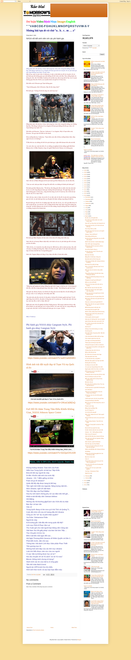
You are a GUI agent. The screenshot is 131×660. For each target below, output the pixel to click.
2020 (85, 182)
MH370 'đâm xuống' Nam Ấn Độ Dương (94, 311)
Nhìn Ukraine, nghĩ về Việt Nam (92, 441)
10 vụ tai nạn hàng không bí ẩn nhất (93, 367)
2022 (85, 178)
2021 (85, 180)
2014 (85, 195)
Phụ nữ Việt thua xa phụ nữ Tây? (93, 376)
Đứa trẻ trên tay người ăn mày (92, 428)
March (87, 216)
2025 (85, 172)
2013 (85, 480)
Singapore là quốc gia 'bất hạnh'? (93, 280)
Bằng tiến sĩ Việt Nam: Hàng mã (93, 257)
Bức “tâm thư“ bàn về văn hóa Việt (93, 287)
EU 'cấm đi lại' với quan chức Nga (93, 354)
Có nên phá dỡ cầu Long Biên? (92, 358)
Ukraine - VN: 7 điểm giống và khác (93, 432)
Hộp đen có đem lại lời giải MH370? (94, 302)
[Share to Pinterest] (53, 575)
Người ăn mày (88, 473)
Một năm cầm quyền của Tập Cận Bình (94, 360)
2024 (85, 174)
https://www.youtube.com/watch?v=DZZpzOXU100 (52, 453)
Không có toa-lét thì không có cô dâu (94, 329)
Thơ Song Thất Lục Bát (90, 228)
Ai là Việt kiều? (88, 389)
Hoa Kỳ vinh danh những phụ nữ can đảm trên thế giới (94, 446)
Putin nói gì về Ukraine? (91, 434)
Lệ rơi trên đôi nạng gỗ (90, 412)
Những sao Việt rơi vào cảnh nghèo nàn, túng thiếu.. (93, 290)
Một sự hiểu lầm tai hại (90, 352)
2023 (85, 176)
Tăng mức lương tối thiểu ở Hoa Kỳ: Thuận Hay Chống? (93, 392)
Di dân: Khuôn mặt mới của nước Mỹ (94, 430)
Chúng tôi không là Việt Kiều (92, 400)
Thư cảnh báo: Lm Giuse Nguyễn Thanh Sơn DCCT (97, 156)
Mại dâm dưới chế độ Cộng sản (92, 259)
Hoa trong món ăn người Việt (92, 309)
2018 (85, 187)
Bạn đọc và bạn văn (90, 457)
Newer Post (29, 627)
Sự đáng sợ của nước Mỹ (91, 365)
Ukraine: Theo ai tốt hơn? (91, 234)
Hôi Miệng (87, 451)
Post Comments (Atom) (38, 630)
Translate (94, 48)
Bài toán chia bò (89, 382)
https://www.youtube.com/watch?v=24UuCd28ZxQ (51, 402)
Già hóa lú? (88, 326)
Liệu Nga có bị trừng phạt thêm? (93, 340)
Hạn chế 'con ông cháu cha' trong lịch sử (95, 223)
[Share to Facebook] (52, 575)
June (86, 209)
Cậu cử (87, 459)
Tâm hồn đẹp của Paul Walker (92, 443)
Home (52, 627)
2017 (85, 189)
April (86, 214)
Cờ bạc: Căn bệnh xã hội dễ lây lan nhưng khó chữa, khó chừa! (98, 73)
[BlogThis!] (48, 575)
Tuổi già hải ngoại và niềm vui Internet (94, 344)
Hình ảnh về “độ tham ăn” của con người (95, 319)
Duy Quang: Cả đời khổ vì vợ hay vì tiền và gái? (97, 95)
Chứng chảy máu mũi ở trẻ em (92, 350)
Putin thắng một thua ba (91, 236)
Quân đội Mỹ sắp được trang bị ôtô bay (94, 436)
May (86, 211)
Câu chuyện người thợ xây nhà (92, 338)
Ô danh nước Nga (89, 406)
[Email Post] (44, 574)
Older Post (74, 627)
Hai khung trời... (89, 331)
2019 (85, 185)
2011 (85, 484)
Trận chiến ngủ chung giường (92, 244)
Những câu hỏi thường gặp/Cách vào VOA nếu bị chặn (94, 454)
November (88, 199)
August (87, 205)
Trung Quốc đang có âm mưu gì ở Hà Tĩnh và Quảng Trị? (94, 461)
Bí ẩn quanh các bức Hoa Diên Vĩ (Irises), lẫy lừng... (93, 372)
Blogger (79, 639)
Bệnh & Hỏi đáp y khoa (96, 591)
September (88, 203)
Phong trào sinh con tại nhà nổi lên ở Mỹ (95, 374)
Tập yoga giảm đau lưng (91, 356)
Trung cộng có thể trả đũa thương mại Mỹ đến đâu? (97, 106)
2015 (85, 193)
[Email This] (47, 575)
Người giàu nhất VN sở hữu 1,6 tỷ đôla (94, 369)
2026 (85, 170)
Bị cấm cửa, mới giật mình (91, 217)
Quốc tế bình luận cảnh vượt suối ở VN (94, 321)
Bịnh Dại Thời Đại (89, 254)
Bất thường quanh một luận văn (92, 307)
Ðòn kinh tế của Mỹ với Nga (91, 264)
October (87, 201)
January (87, 478)
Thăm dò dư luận (95, 566)
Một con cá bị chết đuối (90, 282)
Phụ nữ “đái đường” (96, 139)
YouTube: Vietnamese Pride (92, 471)
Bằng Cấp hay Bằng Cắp (91, 408)
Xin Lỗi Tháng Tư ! (89, 410)
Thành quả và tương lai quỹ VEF (93, 342)
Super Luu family (88, 149)
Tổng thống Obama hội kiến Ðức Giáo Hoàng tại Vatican (94, 274)
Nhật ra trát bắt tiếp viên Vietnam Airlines (95, 449)
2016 (85, 191)
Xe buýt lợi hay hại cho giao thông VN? (94, 296)
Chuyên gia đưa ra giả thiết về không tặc (95, 387)
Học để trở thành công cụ (91, 249)
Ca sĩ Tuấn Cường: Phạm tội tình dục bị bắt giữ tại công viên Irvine (97, 602)
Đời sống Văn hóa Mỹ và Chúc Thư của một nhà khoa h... (94, 385)
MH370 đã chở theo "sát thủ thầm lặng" (94, 241)
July (86, 207)
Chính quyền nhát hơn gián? (92, 317)
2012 (85, 482)
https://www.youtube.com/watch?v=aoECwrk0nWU (52, 358)
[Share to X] (50, 575)
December (88, 197)
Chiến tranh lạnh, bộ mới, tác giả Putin (94, 398)
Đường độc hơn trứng (90, 362)
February (87, 476)
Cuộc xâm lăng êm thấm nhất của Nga (94, 336)
